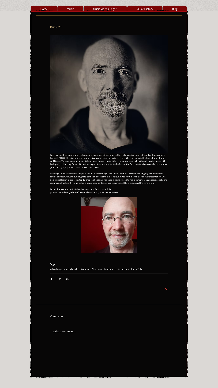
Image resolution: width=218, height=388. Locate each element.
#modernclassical (126, 269)
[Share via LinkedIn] (67, 278)
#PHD (139, 269)
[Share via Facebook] (51, 278)
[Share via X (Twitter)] (59, 278)
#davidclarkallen (71, 269)
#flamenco (96, 269)
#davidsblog (56, 269)
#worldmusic (110, 269)
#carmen (85, 269)
